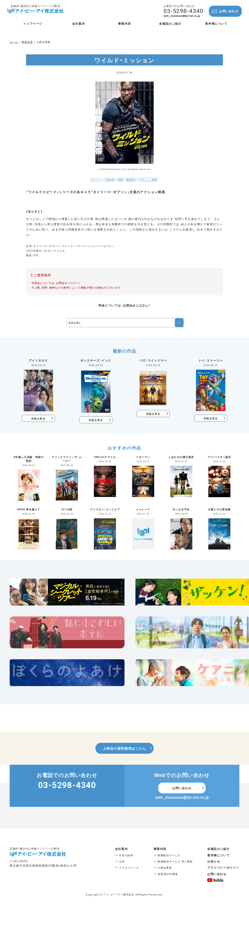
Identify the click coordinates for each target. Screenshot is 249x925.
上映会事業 (165, 867)
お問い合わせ (228, 11)
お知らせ (213, 861)
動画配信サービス (169, 855)
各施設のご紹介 (218, 848)
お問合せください (136, 305)
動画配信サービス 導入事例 (175, 861)
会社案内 (121, 848)
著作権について (218, 855)
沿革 (122, 861)
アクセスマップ (129, 867)
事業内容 (160, 848)
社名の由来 (126, 855)
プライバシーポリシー (223, 867)
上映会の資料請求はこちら (124, 748)
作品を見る (38, 418)
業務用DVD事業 (168, 874)
